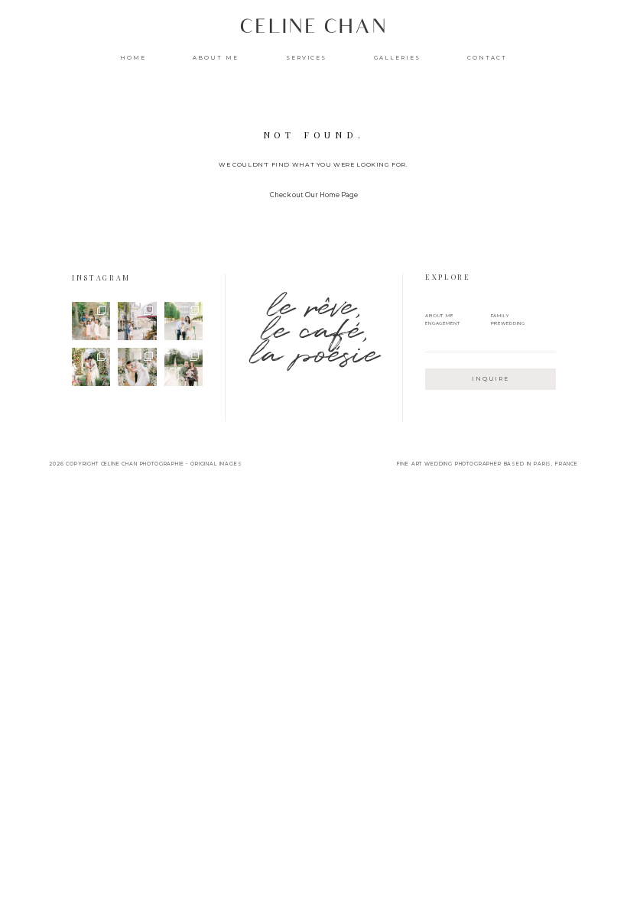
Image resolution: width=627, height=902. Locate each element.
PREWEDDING (508, 323)
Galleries (397, 58)
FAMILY (500, 315)
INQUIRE (491, 378)
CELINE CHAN (313, 30)
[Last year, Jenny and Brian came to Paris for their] (183, 321)
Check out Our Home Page (314, 195)
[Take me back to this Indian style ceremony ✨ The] (91, 367)
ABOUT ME (216, 58)
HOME (133, 58)
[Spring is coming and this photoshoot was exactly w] (137, 367)
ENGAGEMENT (442, 323)
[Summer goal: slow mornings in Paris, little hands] (91, 321)
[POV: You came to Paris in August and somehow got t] (137, 321)
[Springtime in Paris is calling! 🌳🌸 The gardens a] (183, 367)
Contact (487, 58)
